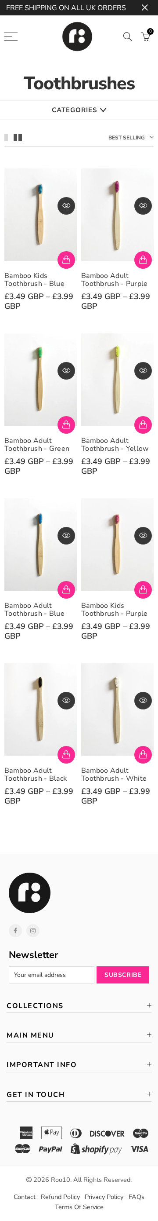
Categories (74, 110)
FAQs (136, 1196)
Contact (25, 1196)
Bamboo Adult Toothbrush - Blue (34, 610)
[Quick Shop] (66, 260)
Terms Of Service (79, 1207)
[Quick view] (66, 206)
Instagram (33, 930)
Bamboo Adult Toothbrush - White (114, 774)
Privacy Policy (104, 1196)
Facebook (15, 930)
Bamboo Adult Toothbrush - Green (36, 445)
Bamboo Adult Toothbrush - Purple (114, 280)
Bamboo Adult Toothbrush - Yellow (115, 445)
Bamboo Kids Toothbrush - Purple (114, 610)
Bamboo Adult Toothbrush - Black (35, 774)
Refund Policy (60, 1196)
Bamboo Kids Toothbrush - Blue (34, 280)
